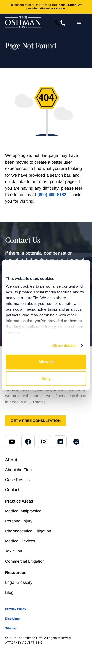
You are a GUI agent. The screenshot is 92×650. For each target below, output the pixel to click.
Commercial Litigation (25, 561)
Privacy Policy (15, 609)
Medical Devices (20, 541)
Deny (46, 378)
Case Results (17, 479)
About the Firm (18, 469)
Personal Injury (18, 521)
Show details (64, 345)
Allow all (46, 362)
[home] (23, 22)
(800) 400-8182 (51, 194)
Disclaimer (13, 618)
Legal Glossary (18, 582)
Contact (12, 489)
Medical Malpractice (23, 511)
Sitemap (11, 628)
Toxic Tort (13, 551)
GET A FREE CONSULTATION (36, 421)
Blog (9, 592)
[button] (79, 22)
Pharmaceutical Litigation (28, 531)
